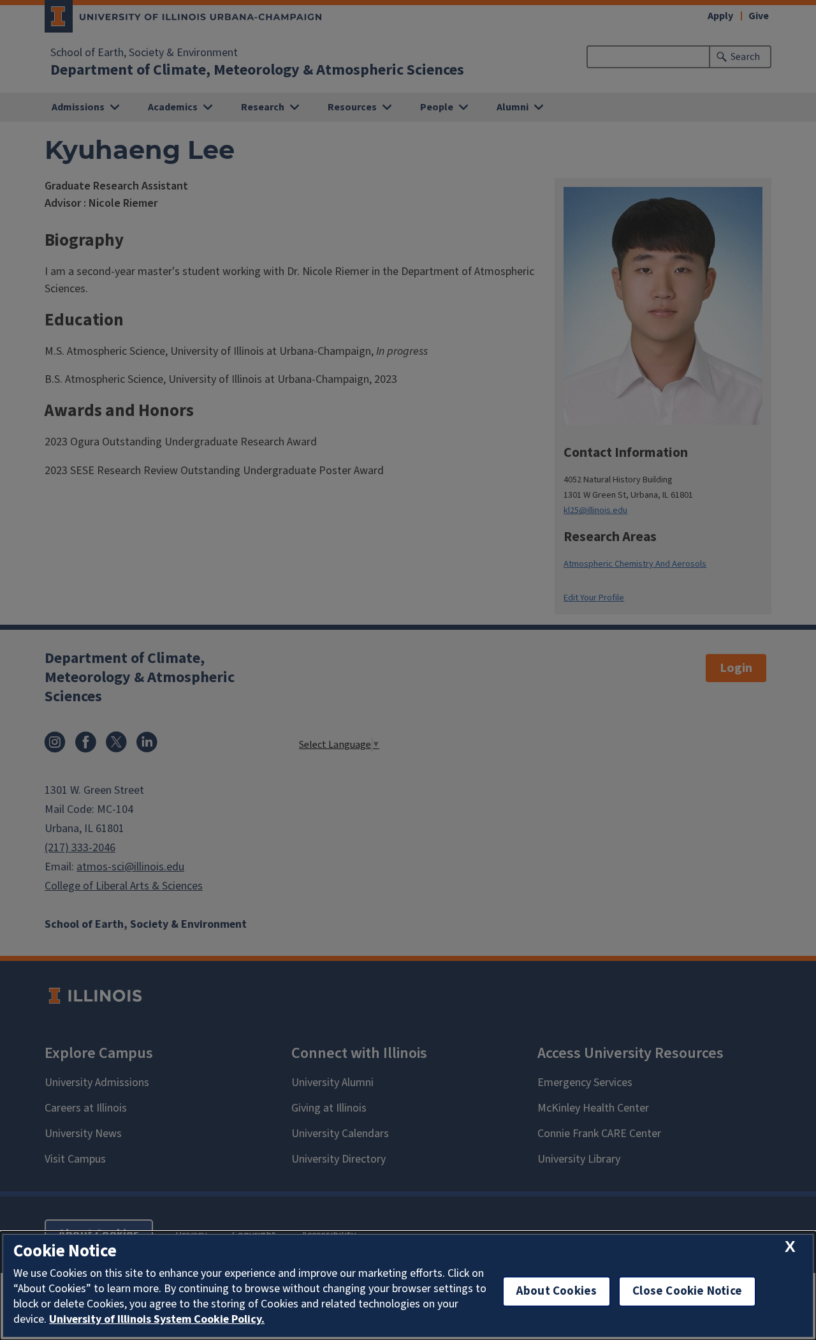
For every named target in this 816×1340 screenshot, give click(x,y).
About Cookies (556, 1291)
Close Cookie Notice (687, 1291)
